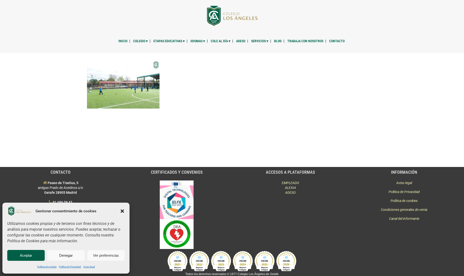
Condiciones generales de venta (404, 210)
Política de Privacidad (70, 266)
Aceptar (26, 255)
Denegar (66, 255)
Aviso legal (89, 266)
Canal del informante (404, 219)
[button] (122, 211)
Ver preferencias (106, 255)
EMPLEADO (290, 183)
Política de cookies (47, 266)
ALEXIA (290, 188)
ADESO (290, 192)
